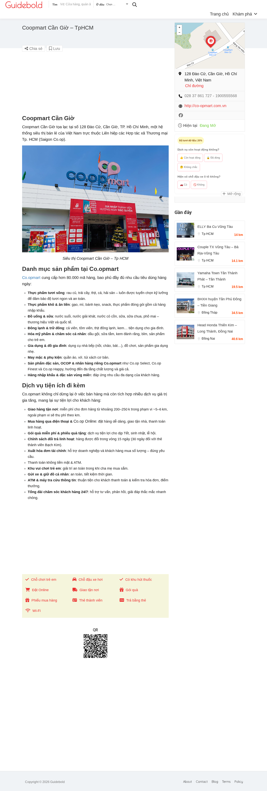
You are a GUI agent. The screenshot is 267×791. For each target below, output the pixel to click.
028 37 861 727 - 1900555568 (211, 96)
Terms (226, 782)
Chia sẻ (35, 48)
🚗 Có (183, 184)
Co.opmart (31, 277)
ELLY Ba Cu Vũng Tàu (215, 227)
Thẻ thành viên (90, 600)
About (187, 782)
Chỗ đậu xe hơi (91, 580)
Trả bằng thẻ (136, 600)
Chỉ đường (194, 86)
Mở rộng (233, 194)
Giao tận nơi (89, 590)
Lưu (56, 48)
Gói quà (132, 590)
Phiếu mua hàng (44, 600)
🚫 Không (198, 184)
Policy (239, 782)
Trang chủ (219, 14)
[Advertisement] (95, 83)
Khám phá (242, 14)
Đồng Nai (208, 338)
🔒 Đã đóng (213, 157)
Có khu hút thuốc (138, 580)
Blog (215, 782)
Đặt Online (40, 590)
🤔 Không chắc (188, 167)
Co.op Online (84, 421)
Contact (202, 782)
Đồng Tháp (209, 312)
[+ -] (210, 46)
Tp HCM (207, 233)
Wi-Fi (36, 611)
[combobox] (112, 5)
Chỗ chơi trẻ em (43, 580)
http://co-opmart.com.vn (205, 106)
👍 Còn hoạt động (190, 157)
